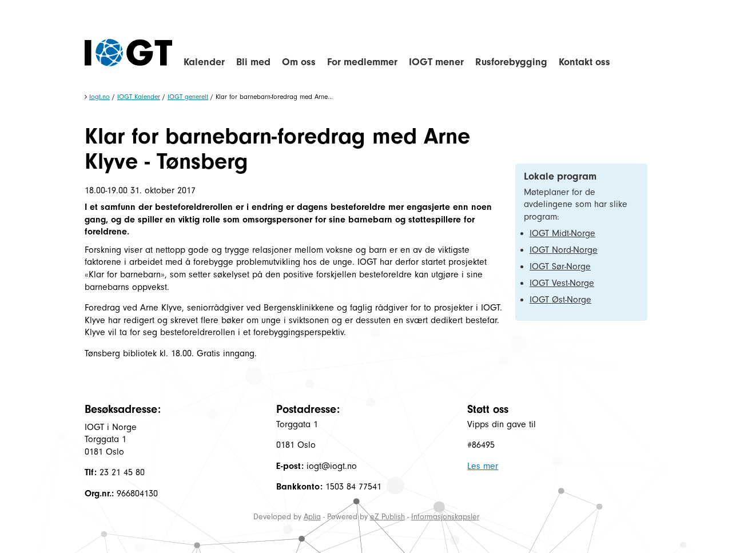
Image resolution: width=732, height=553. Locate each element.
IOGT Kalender (138, 97)
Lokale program (560, 176)
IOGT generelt (188, 97)
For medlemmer (362, 62)
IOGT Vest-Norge (562, 283)
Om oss (299, 62)
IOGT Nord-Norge (564, 250)
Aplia (312, 517)
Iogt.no (99, 97)
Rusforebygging (511, 62)
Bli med (253, 62)
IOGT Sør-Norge (560, 266)
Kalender (204, 62)
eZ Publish (387, 517)
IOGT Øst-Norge (560, 300)
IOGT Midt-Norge (562, 233)
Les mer (482, 466)
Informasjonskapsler (445, 517)
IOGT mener (436, 62)
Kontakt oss (584, 62)
